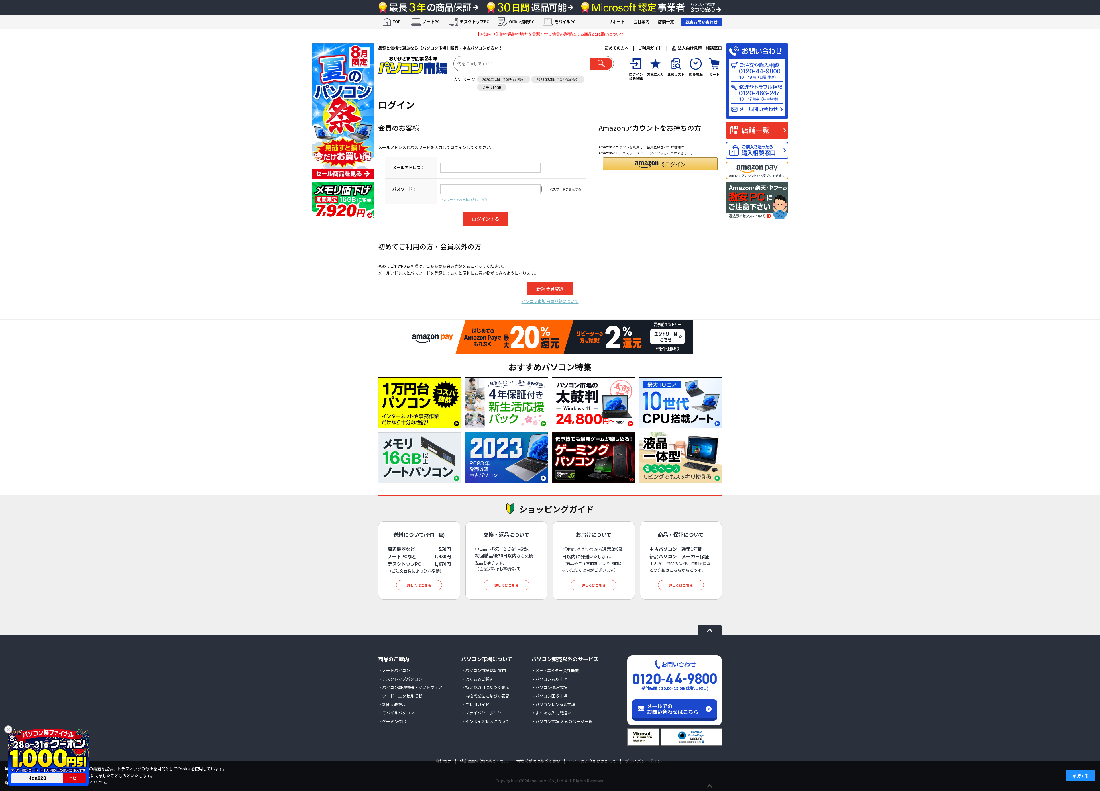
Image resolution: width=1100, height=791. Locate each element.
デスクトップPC (474, 21)
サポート (617, 21)
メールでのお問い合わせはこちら (672, 708)
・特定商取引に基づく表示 (485, 687)
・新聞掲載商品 (392, 704)
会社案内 (641, 21)
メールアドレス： (408, 167)
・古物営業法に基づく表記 (485, 696)
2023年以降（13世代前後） (557, 79)
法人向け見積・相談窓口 (700, 48)
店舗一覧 (666, 21)
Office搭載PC (521, 21)
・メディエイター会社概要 (555, 670)
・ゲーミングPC (392, 721)
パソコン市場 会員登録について (550, 301)
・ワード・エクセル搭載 (400, 696)
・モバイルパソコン (396, 713)
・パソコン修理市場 (549, 687)
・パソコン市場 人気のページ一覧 (561, 721)
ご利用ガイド (650, 48)
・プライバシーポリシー (483, 713)
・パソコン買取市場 (549, 679)
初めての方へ (617, 48)
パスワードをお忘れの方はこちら (464, 199)
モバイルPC (564, 21)
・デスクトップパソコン (400, 679)
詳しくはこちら (419, 585)
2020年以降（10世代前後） (503, 79)
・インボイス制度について (485, 721)
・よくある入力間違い (551, 713)
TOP (396, 21)
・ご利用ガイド (475, 704)
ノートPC (431, 21)
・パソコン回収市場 (549, 696)
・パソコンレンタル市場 (553, 704)
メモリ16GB (491, 87)
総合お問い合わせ (701, 22)
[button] (660, 163)
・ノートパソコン (394, 670)
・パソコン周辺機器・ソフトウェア (410, 687)
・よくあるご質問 (477, 679)
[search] (601, 64)
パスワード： (404, 189)
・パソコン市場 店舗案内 (483, 670)
